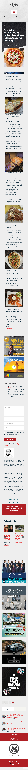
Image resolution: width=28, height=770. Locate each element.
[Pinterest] (16, 46)
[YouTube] (13, 702)
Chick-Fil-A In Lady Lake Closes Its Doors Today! (15, 728)
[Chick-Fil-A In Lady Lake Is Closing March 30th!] (4, 722)
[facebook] (6, 755)
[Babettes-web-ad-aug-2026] (14, 587)
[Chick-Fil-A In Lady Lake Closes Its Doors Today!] (4, 728)
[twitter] (12, 755)
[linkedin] (22, 755)
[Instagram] (6, 702)
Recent (20, 709)
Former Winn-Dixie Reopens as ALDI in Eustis (19, 536)
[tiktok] (18, 755)
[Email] (20, 46)
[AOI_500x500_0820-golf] (14, 358)
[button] (5, 537)
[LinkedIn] (12, 46)
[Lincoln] (14, 640)
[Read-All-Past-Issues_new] (14, 668)
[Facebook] (4, 46)
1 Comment (21, 541)
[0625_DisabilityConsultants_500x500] (14, 336)
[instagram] (9, 755)
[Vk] (22, 503)
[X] (8, 46)
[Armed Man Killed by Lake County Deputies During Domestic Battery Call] (8, 528)
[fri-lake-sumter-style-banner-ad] (14, 560)
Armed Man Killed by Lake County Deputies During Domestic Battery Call (8, 538)
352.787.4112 (14, 738)
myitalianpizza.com (10, 328)
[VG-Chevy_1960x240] (14, 72)
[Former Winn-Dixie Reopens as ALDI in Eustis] (19, 528)
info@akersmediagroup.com (14, 739)
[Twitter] (10, 702)
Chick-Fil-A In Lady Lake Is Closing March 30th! (15, 722)
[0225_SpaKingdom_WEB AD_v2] (14, 614)
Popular (8, 709)
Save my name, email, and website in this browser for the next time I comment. (14, 434)
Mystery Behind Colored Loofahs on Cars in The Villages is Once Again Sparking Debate (15, 716)
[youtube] (15, 755)
